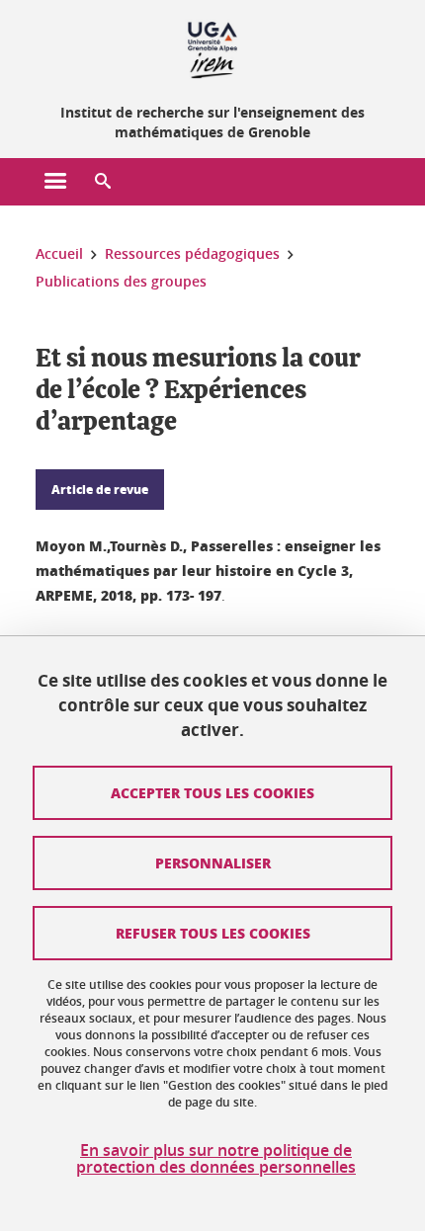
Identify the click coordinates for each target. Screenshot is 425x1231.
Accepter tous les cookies (212, 792)
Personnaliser (213, 862)
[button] (103, 181)
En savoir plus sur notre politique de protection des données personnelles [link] (216, 1159)
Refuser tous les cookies (213, 933)
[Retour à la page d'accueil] (212, 47)
